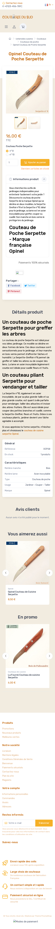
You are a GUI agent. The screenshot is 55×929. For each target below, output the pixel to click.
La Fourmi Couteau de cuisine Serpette (24, 676)
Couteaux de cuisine (17, 672)
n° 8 (12, 151)
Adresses (6, 806)
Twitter (31, 285)
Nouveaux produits (11, 733)
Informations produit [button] (26, 179)
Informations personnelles (15, 794)
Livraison (6, 751)
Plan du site (8, 776)
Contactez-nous (14, 3)
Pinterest (15, 291)
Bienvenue (7, 763)
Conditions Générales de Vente (17, 759)
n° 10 (12, 154)
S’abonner (44, 823)
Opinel (10, 589)
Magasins (6, 780)
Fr (50, 5)
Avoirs (5, 802)
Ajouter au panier (37, 162)
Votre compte (11, 788)
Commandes (8, 798)
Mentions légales (10, 755)
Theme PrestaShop (43, 916)
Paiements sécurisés (12, 767)
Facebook (15, 285)
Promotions (8, 728)
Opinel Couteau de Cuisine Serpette (22, 593)
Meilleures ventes (10, 737)
